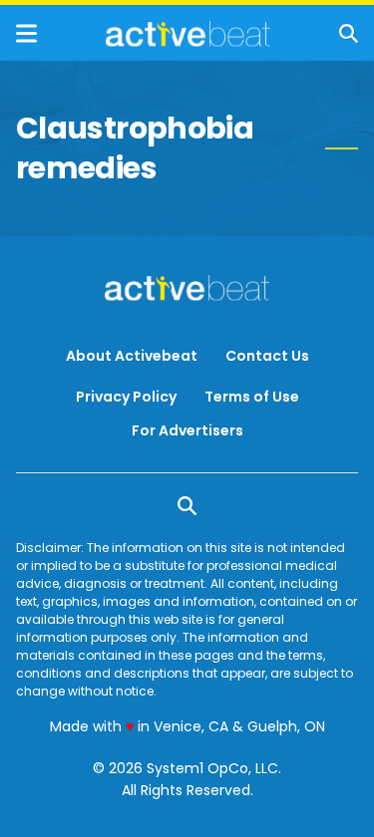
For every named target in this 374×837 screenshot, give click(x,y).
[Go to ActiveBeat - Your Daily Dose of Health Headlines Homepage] (188, 34)
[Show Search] (348, 33)
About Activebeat (131, 356)
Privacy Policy (126, 397)
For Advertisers (187, 430)
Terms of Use (251, 397)
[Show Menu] (26, 33)
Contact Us (267, 356)
